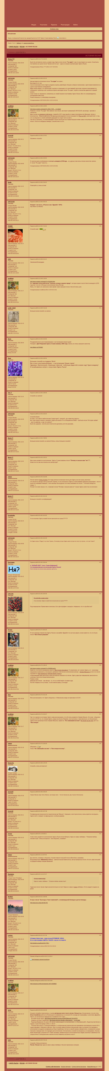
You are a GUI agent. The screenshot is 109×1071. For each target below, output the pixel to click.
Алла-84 (10, 135)
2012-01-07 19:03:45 (41, 629)
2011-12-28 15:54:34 (41, 201)
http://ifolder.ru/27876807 (36, 347)
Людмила (11, 874)
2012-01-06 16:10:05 (41, 515)
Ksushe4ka (11, 515)
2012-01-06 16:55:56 (41, 593)
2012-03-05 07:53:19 (41, 1040)
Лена (9, 358)
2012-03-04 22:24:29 (41, 1010)
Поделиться (33, 59)
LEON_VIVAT (12, 308)
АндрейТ (10, 792)
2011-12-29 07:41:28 (41, 308)
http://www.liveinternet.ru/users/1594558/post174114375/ (61, 1018)
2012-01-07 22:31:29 (41, 694)
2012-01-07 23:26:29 (41, 743)
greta (9, 1010)
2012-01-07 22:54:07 (41, 714)
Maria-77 (10, 438)
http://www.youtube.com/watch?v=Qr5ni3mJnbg (42, 281)
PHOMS (10, 226)
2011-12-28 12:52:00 (41, 158)
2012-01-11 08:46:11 (41, 833)
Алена (10, 834)
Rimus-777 (11, 59)
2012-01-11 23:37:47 (41, 874)
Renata (10, 630)
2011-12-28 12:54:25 (41, 182)
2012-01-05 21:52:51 (41, 457)
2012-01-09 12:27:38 (41, 811)
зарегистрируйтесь (29, 43)
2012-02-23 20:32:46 (47, 980)
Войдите (19, 43)
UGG (9, 259)
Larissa (10, 935)
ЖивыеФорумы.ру (92, 1066)
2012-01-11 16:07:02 (41, 854)
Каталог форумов (66, 1066)
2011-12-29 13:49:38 (41, 392)
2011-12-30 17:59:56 (41, 438)
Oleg (9, 695)
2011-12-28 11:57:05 (41, 135)
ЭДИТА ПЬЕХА (13, 46)
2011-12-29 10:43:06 (41, 338)
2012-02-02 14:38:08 (41, 896)
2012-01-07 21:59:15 (41, 665)
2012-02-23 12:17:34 (41, 935)
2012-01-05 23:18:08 (41, 476)
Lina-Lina (10, 593)
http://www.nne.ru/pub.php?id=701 (39, 902)
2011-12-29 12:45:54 (41, 358)
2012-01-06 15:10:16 (41, 496)
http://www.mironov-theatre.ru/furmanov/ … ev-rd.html (64, 1020)
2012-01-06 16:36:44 (41, 562)
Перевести (33, 956)
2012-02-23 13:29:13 (47, 956)
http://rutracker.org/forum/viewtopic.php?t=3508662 (43, 983)
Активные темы (54, 29)
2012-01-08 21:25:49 (41, 762)
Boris (9, 339)
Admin (10, 477)
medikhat (11, 106)
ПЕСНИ (22, 46)
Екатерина (11, 562)
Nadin (9, 182)
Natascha (11, 763)
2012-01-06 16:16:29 (41, 538)
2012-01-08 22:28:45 (41, 791)
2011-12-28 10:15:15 (41, 78)
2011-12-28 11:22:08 (41, 106)
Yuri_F (10, 393)
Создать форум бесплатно (79, 1066)
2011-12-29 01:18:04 (41, 278)
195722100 (11, 78)
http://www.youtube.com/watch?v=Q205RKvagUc (43, 668)
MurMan (10, 897)
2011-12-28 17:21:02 (41, 226)
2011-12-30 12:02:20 (41, 413)
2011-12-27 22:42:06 (41, 59)
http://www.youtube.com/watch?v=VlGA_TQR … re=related (45, 109)
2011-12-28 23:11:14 (41, 259)
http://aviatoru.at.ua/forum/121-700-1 (39, 943)
